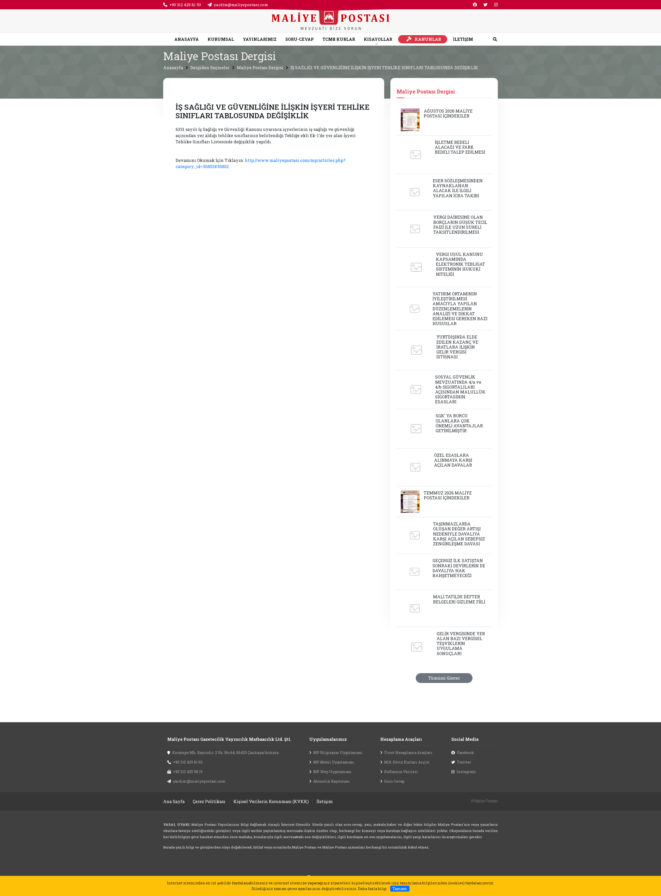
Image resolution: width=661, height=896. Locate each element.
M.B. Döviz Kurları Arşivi (407, 762)
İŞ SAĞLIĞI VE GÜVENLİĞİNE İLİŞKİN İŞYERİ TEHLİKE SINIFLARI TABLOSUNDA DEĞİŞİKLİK (384, 67)
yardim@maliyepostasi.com (241, 4)
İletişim (325, 801)
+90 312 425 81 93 (185, 4)
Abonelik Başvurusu (331, 781)
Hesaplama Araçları (401, 739)
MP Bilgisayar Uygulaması (338, 752)
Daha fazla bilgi (372, 888)
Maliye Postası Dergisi (260, 67)
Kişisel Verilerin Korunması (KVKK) (271, 801)
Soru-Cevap (394, 781)
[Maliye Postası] (330, 20)
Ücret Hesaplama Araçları (408, 752)
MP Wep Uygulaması (332, 771)
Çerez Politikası (209, 801)
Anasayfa (173, 67)
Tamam (399, 888)
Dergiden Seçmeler (210, 67)
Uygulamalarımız (328, 739)
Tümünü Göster (444, 678)
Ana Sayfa (174, 801)
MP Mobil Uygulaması (333, 762)
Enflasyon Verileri (401, 771)
